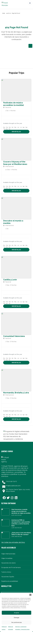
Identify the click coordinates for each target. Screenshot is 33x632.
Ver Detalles (16, 131)
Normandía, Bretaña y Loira (16, 392)
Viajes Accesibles (6, 558)
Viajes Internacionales (8, 554)
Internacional (9, 166)
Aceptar (16, 613)
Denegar (16, 617)
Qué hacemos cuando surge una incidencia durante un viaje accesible (21, 511)
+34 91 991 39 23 (11, 481)
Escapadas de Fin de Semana (11, 567)
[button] (30, 595)
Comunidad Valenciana (14, 336)
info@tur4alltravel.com (13, 486)
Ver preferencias (16, 622)
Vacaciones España (7, 576)
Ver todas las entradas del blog (13, 542)
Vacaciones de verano (8, 563)
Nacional (8, 107)
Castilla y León (10, 279)
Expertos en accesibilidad (9, 581)
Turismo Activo (6, 572)
